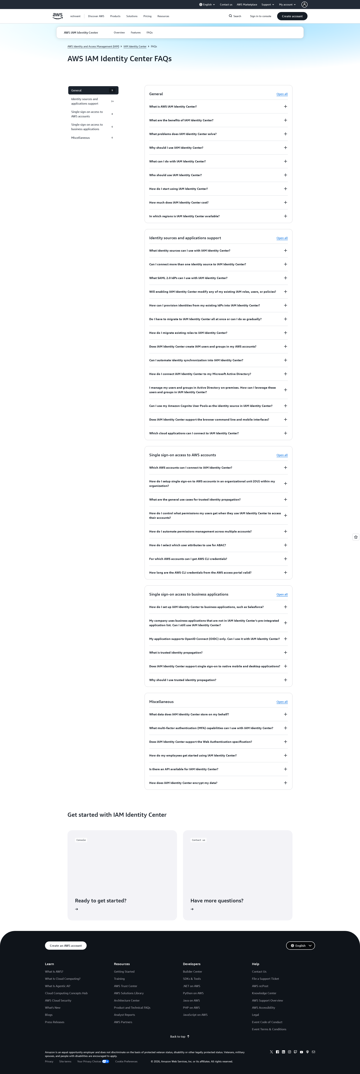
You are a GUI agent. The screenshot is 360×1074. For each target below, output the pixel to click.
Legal (255, 1015)
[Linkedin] (283, 1052)
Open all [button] (282, 94)
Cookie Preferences (126, 1061)
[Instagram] (289, 1052)
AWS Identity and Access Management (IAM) (93, 46)
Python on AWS (193, 993)
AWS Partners (123, 1022)
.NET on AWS (191, 986)
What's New (52, 1007)
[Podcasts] (307, 1052)
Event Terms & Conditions (269, 1029)
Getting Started (124, 971)
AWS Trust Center (125, 986)
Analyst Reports (124, 1015)
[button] (96, 16)
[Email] (313, 1052)
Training (119, 978)
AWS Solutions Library (129, 993)
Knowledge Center (264, 993)
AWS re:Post (260, 986)
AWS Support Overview (267, 1000)
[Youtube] (301, 1052)
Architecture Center (127, 1000)
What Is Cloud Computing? (62, 978)
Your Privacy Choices (89, 1061)
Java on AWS (191, 1000)
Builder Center (192, 971)
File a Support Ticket (265, 978)
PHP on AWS (191, 1007)
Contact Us (259, 971)
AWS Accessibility (263, 1007)
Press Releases (54, 1022)
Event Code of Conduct (267, 1022)
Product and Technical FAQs (132, 1007)
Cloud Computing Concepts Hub (66, 993)
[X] (271, 1052)
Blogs (48, 1015)
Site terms (65, 1061)
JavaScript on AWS (195, 1015)
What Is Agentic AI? (57, 986)
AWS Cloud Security (58, 1000)
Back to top (177, 1036)
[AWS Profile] (305, 5)
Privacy (49, 1061)
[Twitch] (295, 1052)
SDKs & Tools (192, 978)
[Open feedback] (355, 537)
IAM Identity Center (135, 46)
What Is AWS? (54, 971)
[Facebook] (277, 1052)
